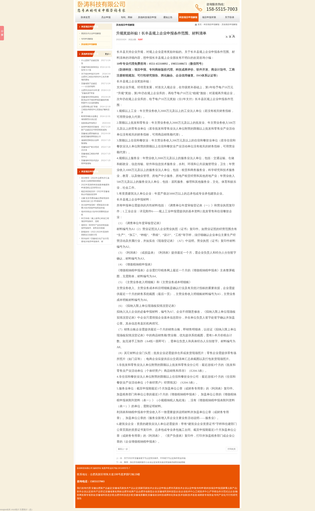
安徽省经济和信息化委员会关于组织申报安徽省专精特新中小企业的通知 (95, 100)
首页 (200, 24)
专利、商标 (126, 17)
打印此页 (232, 449)
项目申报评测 (209, 17)
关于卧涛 (229, 17)
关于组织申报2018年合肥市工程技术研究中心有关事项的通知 (95, 77)
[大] (233, 36)
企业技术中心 (188, 491)
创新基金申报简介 (89, 123)
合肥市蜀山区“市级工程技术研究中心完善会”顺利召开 (95, 109)
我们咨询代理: (84, 488)
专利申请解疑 (87, 39)
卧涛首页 (85, 17)
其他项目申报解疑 (229, 24)
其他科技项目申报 (147, 17)
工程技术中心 (202, 491)
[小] (226, 36)
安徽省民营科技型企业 (169, 491)
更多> (107, 54)
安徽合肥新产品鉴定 (101, 488)
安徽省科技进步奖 (105, 495)
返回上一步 (123, 449)
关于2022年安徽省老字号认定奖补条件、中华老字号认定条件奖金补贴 (155, 458)
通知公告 (167, 17)
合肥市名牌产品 (130, 491)
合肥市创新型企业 (148, 491)
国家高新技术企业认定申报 (152, 488)
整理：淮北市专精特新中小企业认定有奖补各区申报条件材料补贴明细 (154, 462)
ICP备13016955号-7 (121, 468)
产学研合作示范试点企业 (222, 491)
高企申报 (106, 17)
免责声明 (105, 468)
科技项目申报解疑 (188, 17)
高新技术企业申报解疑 (91, 33)
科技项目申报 (213, 488)
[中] (230, 36)
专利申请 (201, 488)
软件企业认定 (84, 491)
